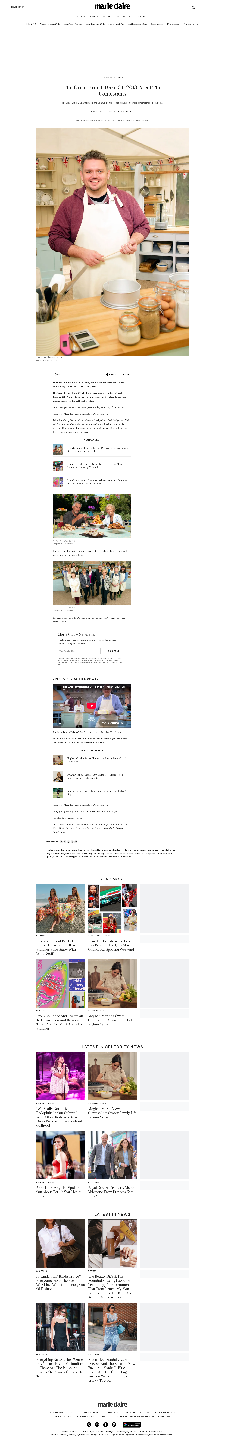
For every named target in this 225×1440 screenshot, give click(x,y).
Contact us (112, 1412)
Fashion (81, 17)
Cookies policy (86, 1417)
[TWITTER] (64, 841)
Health (107, 17)
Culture (128, 17)
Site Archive (56, 1412)
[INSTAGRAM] (68, 841)
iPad (55, 828)
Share (59, 374)
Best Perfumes (157, 24)
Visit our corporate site (151, 1432)
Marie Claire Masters (73, 24)
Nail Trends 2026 (116, 24)
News (132, 112)
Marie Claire (98, 112)
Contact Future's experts (84, 1412)
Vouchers (142, 17)
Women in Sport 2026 (50, 24)
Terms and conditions (136, 1412)
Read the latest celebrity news (67, 817)
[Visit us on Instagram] (97, 1424)
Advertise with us (165, 1412)
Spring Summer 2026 (95, 24)
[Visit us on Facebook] (105, 1424)
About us (105, 1417)
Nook (118, 828)
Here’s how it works (142, 120)
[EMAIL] (75, 841)
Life (117, 17)
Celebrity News (112, 77)
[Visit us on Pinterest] (114, 1424)
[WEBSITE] (72, 841)
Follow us (112, 374)
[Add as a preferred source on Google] (148, 1425)
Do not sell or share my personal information (143, 1417)
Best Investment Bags (137, 24)
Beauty (94, 17)
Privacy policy (63, 1417)
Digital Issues (173, 24)
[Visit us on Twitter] (89, 1424)
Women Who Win (190, 24)
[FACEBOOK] (61, 841)
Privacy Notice (63, 660)
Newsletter (126, 374)
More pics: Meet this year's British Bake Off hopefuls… (80, 413)
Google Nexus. (60, 832)
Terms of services (86, 658)
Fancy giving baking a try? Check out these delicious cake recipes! (85, 811)
